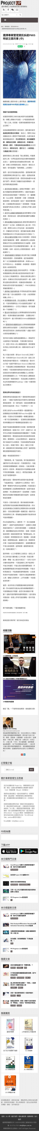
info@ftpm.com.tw (25, 1125)
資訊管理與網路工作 (24, 884)
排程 (12, 943)
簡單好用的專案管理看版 (18, 882)
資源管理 (19, 1005)
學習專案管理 (14, 869)
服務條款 (30, 1116)
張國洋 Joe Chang (20, 44)
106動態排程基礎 (8, 701)
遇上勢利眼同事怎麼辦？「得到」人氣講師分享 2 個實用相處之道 (23, 984)
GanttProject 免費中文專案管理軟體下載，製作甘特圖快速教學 (22, 866)
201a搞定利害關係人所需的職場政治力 (15, 679)
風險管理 (13, 967)
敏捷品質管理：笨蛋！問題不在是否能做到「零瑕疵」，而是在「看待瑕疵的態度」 (23, 1002)
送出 (31, 769)
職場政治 (20, 987)
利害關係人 (20, 967)
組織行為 (28, 977)
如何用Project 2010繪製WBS (19, 875)
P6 (11, 900)
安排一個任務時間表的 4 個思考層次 (21, 993)
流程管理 (13, 977)
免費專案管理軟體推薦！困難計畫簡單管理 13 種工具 (23, 932)
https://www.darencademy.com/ (11, 731)
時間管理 (13, 995)
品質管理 (13, 1005)
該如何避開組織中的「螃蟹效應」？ (21, 965)
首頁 (2, 26)
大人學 (8, 1116)
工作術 (18, 995)
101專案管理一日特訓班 (10, 656)
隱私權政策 (22, 1116)
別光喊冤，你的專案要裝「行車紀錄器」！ (21, 939)
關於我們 (14, 1116)
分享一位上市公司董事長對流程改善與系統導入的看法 (23, 891)
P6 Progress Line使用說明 (19, 897)
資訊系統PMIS (14, 26)
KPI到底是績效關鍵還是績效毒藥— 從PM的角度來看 (23, 974)
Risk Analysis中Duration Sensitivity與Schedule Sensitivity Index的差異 (23, 924)
